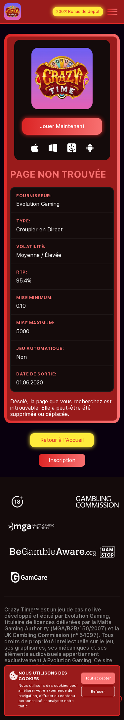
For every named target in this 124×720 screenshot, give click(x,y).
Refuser (98, 691)
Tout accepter (98, 678)
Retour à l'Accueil (62, 440)
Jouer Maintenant (62, 126)
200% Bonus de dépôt (78, 11)
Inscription (62, 460)
